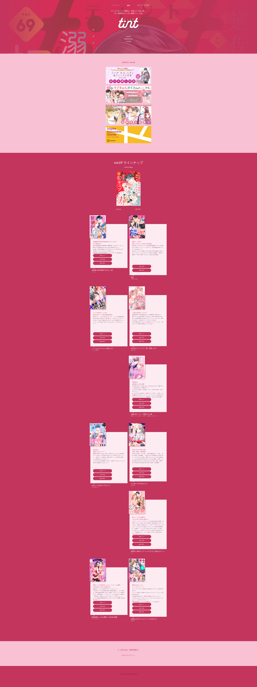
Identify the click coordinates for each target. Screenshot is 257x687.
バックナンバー (115, 5)
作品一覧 (139, 5)
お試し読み (118, 209)
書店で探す (138, 209)
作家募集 (146, 5)
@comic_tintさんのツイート (128, 655)
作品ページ (102, 255)
